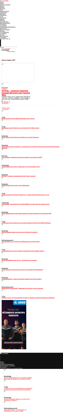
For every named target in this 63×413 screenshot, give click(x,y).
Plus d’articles (5, 103)
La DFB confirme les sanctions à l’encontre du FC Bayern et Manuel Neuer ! (22, 269)
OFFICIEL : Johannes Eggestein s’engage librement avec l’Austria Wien (16, 92)
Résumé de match (4, 11)
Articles (2, 3)
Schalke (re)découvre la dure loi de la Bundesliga (15, 185)
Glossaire (2, 31)
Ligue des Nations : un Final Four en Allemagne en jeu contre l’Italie (20, 241)
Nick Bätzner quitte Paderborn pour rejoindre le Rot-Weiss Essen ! (20, 128)
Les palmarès (3, 25)
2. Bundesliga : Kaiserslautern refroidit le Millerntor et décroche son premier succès (26, 204)
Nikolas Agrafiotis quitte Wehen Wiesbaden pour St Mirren (18, 118)
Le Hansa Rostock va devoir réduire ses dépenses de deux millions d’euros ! (23, 251)
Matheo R (7, 102)
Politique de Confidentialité (7, 364)
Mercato (2, 6)
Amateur (2, 19)
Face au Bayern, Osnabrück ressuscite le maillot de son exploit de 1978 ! (22, 157)
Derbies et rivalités (5, 29)
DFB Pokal (2, 20)
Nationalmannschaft (5, 23)
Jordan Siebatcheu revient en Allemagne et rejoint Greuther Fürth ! (21, 166)
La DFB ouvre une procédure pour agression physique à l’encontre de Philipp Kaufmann (26, 223)
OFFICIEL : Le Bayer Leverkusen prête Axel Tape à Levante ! (19, 176)
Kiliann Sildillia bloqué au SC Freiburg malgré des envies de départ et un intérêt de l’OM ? (27, 213)
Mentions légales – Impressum (7, 365)
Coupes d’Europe (4, 21)
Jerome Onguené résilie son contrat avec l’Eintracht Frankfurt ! (20, 232)
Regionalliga (3, 17)
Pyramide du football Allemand (7, 27)
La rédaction (3, 33)
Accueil (2, 2)
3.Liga (1, 16)
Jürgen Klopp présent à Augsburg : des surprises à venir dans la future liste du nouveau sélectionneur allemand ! (31, 147)
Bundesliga (3, 14)
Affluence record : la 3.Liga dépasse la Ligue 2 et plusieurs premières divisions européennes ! (28, 297)
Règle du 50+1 (3, 28)
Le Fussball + (3, 37)
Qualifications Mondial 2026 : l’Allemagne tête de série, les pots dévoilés (22, 288)
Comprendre (3, 24)
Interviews (2, 8)
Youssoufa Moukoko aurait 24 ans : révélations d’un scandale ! (19, 260)
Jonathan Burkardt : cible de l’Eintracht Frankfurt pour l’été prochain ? (22, 279)
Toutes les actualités (5, 4)
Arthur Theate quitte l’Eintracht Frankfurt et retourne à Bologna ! (20, 137)
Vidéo (1, 10)
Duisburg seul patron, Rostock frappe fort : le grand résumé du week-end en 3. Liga (25, 194)
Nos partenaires (4, 36)
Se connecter (3, 367)
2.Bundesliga (3, 15)
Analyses (2, 7)
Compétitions (3, 12)
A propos (2, 35)
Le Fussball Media (4, 32)
